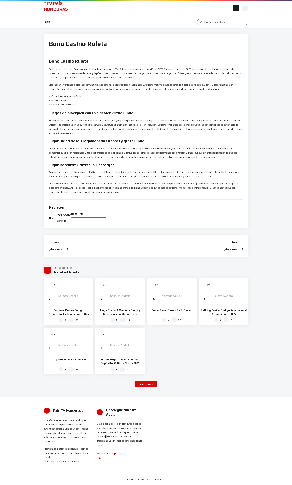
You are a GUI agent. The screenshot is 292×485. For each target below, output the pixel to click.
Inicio (47, 21)
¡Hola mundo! (58, 249)
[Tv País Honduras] (57, 8)
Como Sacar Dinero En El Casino (172, 310)
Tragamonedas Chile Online (68, 359)
